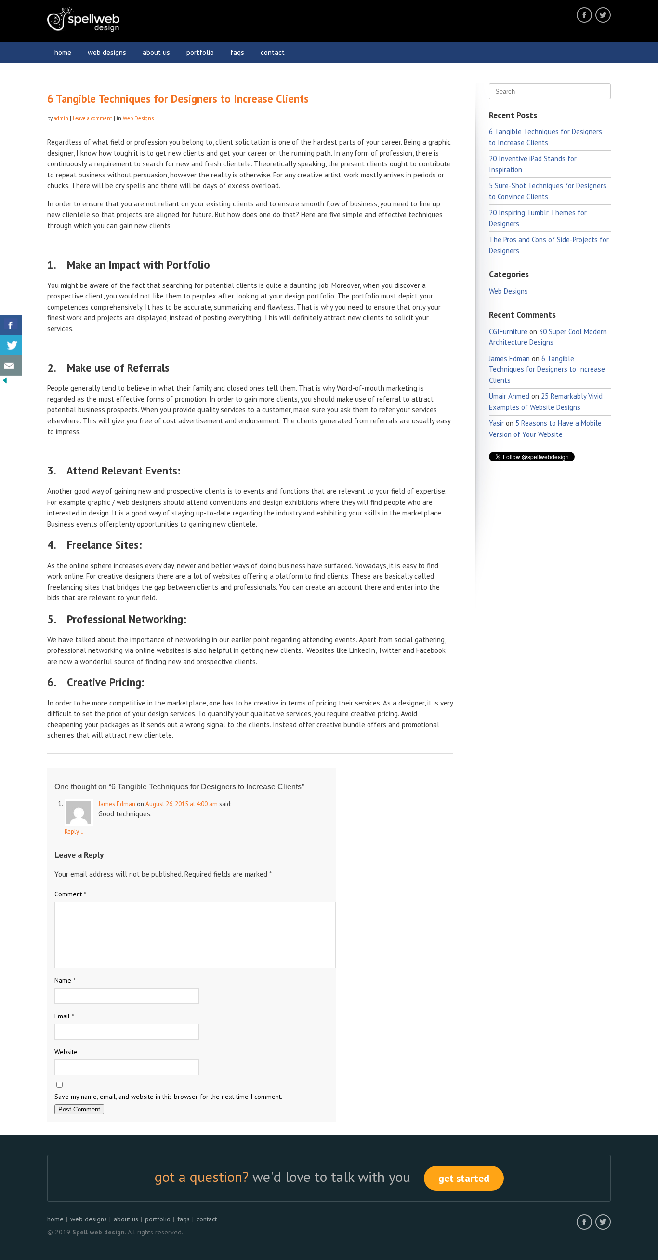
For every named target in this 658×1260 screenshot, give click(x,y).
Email (64, 1016)
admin (61, 118)
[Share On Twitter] (11, 345)
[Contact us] (11, 365)
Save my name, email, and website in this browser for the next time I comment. (168, 1096)
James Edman (116, 804)
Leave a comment (92, 118)
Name (65, 980)
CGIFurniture (508, 331)
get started (463, 1178)
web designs (107, 52)
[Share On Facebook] (11, 325)
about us (156, 52)
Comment (70, 894)
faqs (237, 52)
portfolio (200, 52)
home (62, 52)
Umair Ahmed (509, 396)
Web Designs (138, 118)
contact (273, 52)
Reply (74, 831)
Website (66, 1051)
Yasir (496, 423)
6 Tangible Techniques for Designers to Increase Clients (178, 99)
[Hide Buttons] (5, 382)
